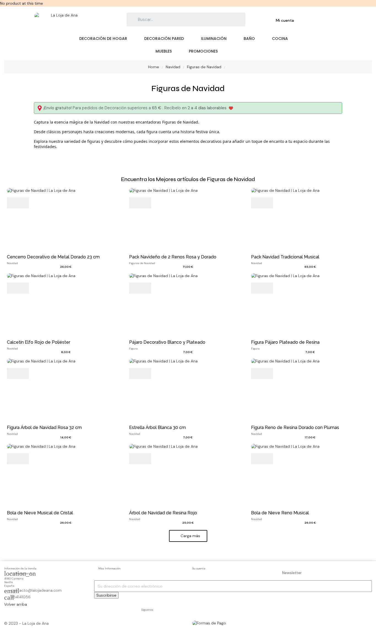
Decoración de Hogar (103, 38)
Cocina (280, 38)
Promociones (203, 51)
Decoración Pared (164, 38)
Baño (249, 38)
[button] (188, 536)
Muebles (164, 51)
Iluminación (214, 38)
